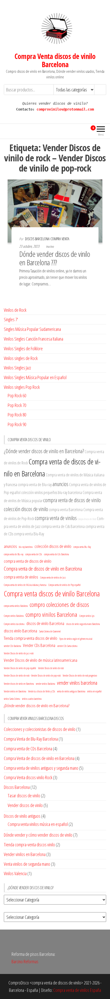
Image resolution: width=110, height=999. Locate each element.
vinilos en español (94, 691)
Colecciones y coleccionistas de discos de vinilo (39, 729)
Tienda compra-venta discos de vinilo (30, 638)
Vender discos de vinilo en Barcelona (19, 683)
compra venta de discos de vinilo (72, 500)
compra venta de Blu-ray (35, 484)
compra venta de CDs (33, 554)
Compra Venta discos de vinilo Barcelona (55, 60)
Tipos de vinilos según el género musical (75, 639)
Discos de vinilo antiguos (22, 816)
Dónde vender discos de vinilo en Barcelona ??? (54, 258)
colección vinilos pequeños (39, 492)
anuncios (60, 484)
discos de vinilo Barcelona (45, 623)
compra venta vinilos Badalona (16, 606)
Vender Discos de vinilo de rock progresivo (80, 675)
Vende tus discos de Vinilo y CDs (41, 691)
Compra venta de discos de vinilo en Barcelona (43, 568)
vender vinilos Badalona (45, 683)
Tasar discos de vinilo (24, 795)
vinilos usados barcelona (31, 699)
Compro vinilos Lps (86, 616)
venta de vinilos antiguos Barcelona (71, 691)
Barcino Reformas (25, 961)
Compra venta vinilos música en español (38, 824)
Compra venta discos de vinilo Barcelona (52, 593)
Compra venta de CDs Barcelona (28, 748)
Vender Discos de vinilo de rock (51, 668)
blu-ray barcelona (70, 492)
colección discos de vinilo (26, 509)
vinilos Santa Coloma (12, 699)
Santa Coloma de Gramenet (50, 631)
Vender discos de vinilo (25, 805)
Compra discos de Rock (87, 519)
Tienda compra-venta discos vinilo (29, 844)
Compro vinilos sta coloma (14, 624)
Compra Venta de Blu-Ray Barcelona (31, 739)
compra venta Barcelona (66, 509)
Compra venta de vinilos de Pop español (64, 585)
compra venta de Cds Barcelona (63, 526)
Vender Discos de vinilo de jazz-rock (19, 653)
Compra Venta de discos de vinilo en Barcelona (39, 758)
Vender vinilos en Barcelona (15, 691)
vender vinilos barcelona (77, 682)
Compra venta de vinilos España (77, 990)
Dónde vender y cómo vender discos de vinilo (38, 835)
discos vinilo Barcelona (20, 631)
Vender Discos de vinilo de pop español (20, 668)
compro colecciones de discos (59, 604)
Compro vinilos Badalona (14, 616)
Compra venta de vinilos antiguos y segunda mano (41, 768)
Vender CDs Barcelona (39, 645)
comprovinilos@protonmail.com (65, 109)
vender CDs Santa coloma (67, 646)
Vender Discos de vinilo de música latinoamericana (40, 660)
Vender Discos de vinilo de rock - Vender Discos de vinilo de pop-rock (32, 675)
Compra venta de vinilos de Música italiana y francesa (25, 585)
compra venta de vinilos (56, 518)
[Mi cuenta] (84, 130)
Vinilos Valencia (15, 873)
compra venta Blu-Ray (29, 534)
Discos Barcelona (17, 787)
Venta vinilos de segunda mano (27, 864)
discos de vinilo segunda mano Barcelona (83, 624)
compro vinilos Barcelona (51, 614)
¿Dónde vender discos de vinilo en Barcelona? (44, 451)
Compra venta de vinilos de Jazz (53, 577)
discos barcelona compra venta (47, 238)
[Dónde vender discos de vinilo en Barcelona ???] (55, 210)
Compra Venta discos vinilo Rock (28, 777)
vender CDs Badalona (12, 646)
